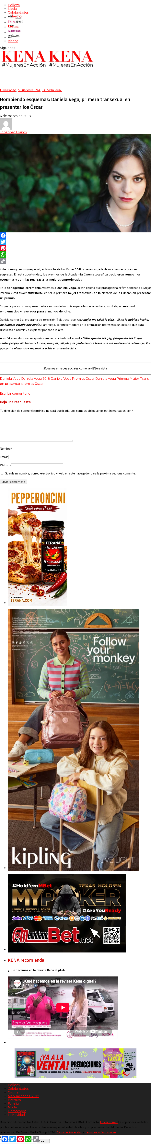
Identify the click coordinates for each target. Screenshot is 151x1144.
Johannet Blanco (13, 132)
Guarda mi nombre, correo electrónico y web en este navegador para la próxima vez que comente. (70, 473)
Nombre (6, 448)
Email (4, 457)
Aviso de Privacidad (69, 1132)
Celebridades (18, 12)
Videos (13, 41)
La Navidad (16, 1115)
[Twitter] (75, 242)
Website (5, 465)
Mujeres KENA (29, 90)
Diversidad (8, 90)
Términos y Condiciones (100, 1132)
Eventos (14, 1100)
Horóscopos (17, 1111)
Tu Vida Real (52, 90)
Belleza (14, 5)
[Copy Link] (75, 261)
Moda (12, 9)
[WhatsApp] (75, 254)
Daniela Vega (10, 378)
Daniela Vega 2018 (35, 378)
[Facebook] (75, 235)
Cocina (13, 1092)
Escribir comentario (15, 393)
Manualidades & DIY (23, 1096)
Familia (13, 1103)
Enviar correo (109, 1122)
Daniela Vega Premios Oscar (73, 378)
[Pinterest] (75, 248)
